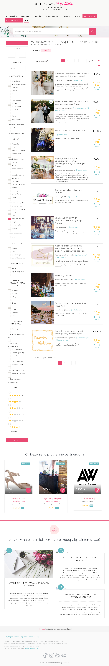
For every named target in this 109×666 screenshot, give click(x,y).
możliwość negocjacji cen (16, 336)
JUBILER (14, 165)
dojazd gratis (15, 329)
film (12, 275)
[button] (26, 20)
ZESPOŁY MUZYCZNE (18, 150)
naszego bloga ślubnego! (31, 648)
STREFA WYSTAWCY (52, 16)
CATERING (15, 191)
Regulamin (24, 637)
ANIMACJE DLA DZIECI (18, 184)
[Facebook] (45, 655)
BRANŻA (16, 139)
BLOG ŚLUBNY (26, 16)
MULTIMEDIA (16, 264)
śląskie (13, 116)
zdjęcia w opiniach (17, 271)
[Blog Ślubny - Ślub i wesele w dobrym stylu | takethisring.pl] (63, 655)
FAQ (37, 637)
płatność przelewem (15, 361)
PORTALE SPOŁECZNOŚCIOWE (17, 281)
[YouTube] (57, 655)
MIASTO (16, 62)
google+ (14, 293)
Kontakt (31, 637)
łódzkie (14, 94)
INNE (13, 237)
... (71, 60)
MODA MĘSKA (16, 225)
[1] (99, 61)
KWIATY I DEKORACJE (18, 168)
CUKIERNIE (15, 162)
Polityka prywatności (11, 637)
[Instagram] (51, 655)
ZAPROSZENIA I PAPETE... (17, 203)
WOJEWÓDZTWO (16, 76)
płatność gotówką (17, 353)
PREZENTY (15, 212)
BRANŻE (38, 16)
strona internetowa (18, 258)
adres (13, 251)
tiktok (13, 316)
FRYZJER (14, 222)
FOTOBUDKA (15, 181)
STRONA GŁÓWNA (12, 16)
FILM (13, 147)
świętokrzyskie (16, 119)
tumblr (13, 309)
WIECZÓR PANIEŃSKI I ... (16, 234)
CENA (16, 49)
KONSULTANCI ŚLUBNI (18, 218)
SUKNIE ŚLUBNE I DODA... (16, 159)
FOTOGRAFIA (15, 144)
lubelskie (14, 87)
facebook (14, 290)
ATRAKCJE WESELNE (18, 175)
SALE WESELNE (16, 153)
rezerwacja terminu (18, 373)
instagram (14, 297)
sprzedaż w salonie (17, 364)
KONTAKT (77, 16)
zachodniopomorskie (16, 133)
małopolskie (15, 97)
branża (45, 50)
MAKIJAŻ (14, 197)
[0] (99, 65)
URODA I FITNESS (16, 194)
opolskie (14, 103)
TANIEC (14, 215)
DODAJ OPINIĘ (90, 16)
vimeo (13, 303)
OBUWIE (14, 228)
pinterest (14, 312)
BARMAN (14, 187)
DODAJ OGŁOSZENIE (14, 20)
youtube (14, 300)
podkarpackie (16, 106)
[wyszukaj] (92, 31)
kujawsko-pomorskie (18, 84)
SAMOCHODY (16, 178)
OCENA (16, 388)
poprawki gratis (16, 349)
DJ (12, 172)
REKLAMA (66, 16)
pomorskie (15, 113)
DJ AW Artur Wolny (87, 499)
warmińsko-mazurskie (16, 125)
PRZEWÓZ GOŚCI (17, 206)
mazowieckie (16, 100)
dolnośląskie (15, 81)
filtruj (17, 43)
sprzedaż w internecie (16, 370)
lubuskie (14, 90)
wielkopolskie (16, 128)
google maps (16, 255)
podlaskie (14, 109)
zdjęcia (13, 268)
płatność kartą (16, 356)
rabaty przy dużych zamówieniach (15, 380)
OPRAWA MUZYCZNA (18, 209)
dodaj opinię (97, 88)
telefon (14, 248)
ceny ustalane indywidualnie (13, 344)
